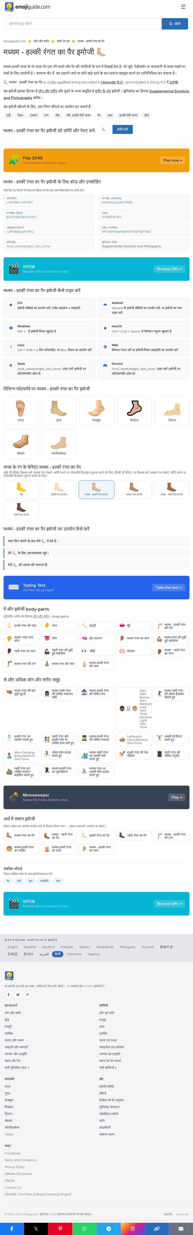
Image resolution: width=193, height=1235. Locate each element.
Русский (147, 947)
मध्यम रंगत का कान (134, 638)
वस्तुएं (102, 1020)
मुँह (124, 625)
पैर (8, 881)
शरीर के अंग (63, 41)
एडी (19, 881)
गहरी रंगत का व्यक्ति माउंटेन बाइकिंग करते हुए (20, 772)
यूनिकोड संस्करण (109, 1107)
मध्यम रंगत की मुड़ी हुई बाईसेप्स (171, 639)
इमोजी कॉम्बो (106, 1087)
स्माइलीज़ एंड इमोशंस (111, 1047)
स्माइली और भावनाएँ (16, 1047)
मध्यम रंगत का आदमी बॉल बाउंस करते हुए (95, 772)
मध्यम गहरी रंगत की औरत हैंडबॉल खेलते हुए (170, 694)
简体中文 (166, 947)
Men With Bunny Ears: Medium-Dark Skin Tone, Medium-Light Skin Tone (135, 709)
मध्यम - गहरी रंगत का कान (170, 651)
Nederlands (105, 947)
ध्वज (102, 1027)
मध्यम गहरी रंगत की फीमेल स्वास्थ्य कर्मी (58, 694)
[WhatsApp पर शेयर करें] (84, 1229)
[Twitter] (18, 995)
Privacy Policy (15, 1167)
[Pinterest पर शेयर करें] (60, 1229)
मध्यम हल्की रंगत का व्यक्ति (20, 849)
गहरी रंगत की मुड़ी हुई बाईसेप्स (58, 651)
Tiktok (9, 1134)
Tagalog (93, 954)
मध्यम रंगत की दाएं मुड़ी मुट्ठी (20, 692)
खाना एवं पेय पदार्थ (110, 1061)
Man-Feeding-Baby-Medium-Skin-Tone (21, 755)
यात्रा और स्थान (14, 1040)
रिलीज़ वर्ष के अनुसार (111, 1100)
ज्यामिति (44, 881)
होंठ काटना (91, 638)
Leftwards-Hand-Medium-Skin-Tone (134, 739)
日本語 (12, 954)
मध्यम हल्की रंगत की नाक (95, 664)
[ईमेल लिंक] (181, 1229)
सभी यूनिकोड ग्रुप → (17, 1068)
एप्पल (8, 1087)
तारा (58, 881)
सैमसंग (8, 1121)
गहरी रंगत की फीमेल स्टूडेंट (168, 754)
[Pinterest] (27, 995)
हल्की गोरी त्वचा (128, 115)
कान (50, 625)
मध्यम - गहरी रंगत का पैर (58, 836)
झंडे (7, 1020)
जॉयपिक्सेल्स (12, 1128)
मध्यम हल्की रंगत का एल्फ (57, 849)
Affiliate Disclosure (18, 1174)
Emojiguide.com (15, 41)
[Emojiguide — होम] (9, 976)
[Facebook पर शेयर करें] (12, 1229)
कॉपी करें (122, 129)
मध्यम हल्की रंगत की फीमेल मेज (95, 692)
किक (20, 115)
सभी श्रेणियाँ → (108, 1068)
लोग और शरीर (41, 41)
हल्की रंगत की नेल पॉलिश (133, 754)
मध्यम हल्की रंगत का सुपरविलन (57, 770)
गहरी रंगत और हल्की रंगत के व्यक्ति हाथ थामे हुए (59, 739)
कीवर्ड (102, 1093)
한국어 (28, 954)
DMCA (9, 1181)
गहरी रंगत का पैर (132, 835)
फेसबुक (9, 1100)
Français (67, 947)
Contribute (12, 1153)
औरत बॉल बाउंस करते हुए (57, 754)
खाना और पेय (12, 1061)
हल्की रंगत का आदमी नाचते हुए (19, 738)
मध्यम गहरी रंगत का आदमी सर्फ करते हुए (94, 755)
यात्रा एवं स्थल (108, 1040)
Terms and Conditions (21, 1160)
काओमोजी (105, 1128)
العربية (44, 954)
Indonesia (74, 954)
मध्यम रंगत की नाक (59, 664)
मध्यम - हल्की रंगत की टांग (171, 626)
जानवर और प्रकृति (16, 1054)
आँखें (88, 651)
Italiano (85, 947)
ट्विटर (8, 1114)
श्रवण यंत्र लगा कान (19, 639)
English (13, 947)
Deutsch (48, 947)
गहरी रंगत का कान (21, 651)
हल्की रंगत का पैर (95, 835)
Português (127, 947)
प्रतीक (9, 1034)
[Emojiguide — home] (27, 7)
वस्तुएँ (8, 1027)
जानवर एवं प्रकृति (109, 1054)
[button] (49, 201)
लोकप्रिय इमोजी (108, 1114)
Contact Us (13, 1187)
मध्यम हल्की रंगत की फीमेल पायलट (95, 738)
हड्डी (88, 625)
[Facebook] (8, 995)
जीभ (50, 638)
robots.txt (182, 1214)
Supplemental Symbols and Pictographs (131, 246)
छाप (30, 881)
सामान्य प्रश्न (107, 1134)
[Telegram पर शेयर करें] (108, 1229)
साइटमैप (168, 1214)
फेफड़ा (127, 651)
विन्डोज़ (9, 1107)
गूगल (7, 1093)
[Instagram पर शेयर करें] (133, 1229)
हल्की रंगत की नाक (21, 625)
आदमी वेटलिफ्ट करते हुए (169, 738)
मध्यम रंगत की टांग (21, 664)
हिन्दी (57, 954)
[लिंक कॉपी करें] (157, 1229)
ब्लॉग (102, 1121)
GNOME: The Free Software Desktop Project (38, 1194)
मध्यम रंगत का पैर (20, 835)
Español (30, 947)
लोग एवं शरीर (106, 1013)
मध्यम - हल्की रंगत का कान (96, 849)
